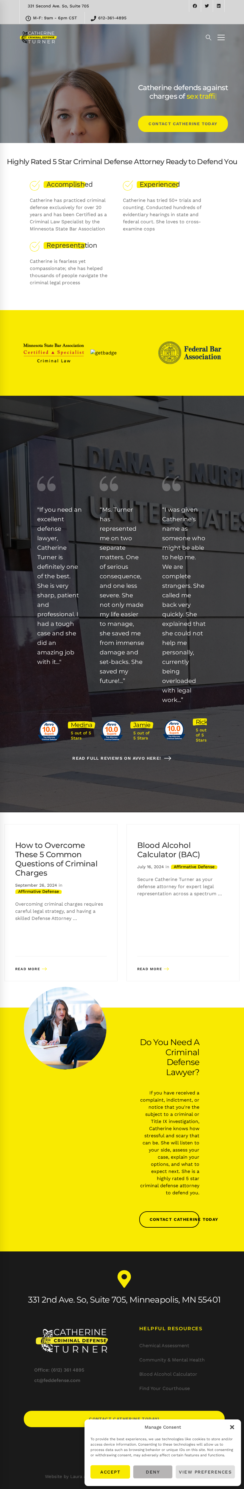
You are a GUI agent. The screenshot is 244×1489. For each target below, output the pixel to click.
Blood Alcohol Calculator (168, 1374)
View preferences (205, 1472)
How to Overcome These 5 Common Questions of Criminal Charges (56, 859)
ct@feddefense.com (57, 1380)
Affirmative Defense (38, 891)
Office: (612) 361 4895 (59, 1370)
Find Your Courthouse (164, 1388)
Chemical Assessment (164, 1345)
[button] (232, 1427)
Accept (110, 1472)
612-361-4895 (111, 17)
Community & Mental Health (172, 1360)
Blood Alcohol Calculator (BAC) (168, 850)
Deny (153, 1472)
